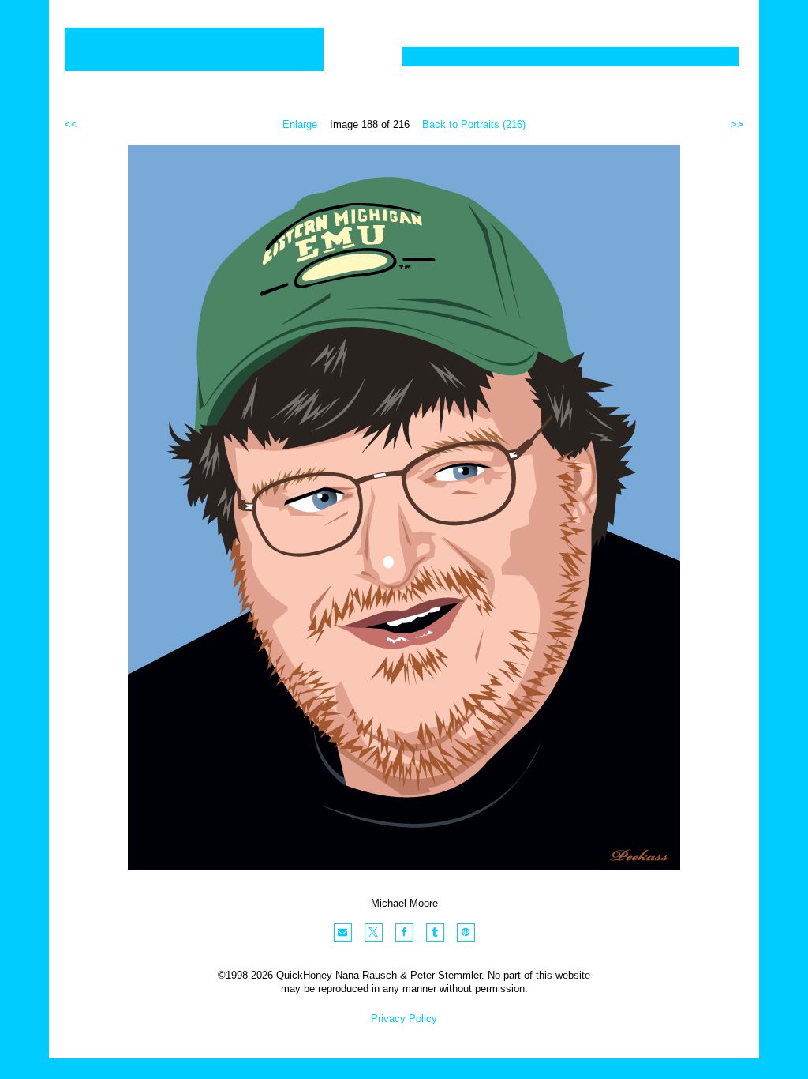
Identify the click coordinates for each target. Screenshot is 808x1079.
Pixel (434, 56)
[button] (343, 932)
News (619, 56)
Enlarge (299, 124)
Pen (561, 56)
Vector (501, 56)
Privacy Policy (404, 1018)
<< (71, 124)
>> (737, 124)
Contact (695, 56)
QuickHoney (194, 49)
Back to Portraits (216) (474, 124)
